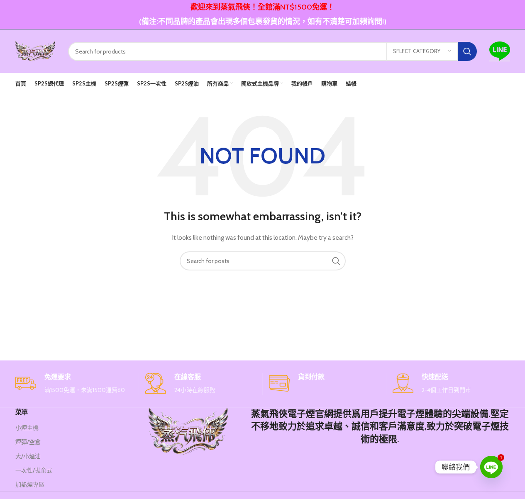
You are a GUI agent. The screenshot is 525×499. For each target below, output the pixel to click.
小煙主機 (27, 427)
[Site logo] (35, 50)
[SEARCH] (467, 51)
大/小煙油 (28, 456)
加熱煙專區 (29, 484)
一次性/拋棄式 (33, 470)
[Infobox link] (73, 384)
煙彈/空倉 (28, 441)
